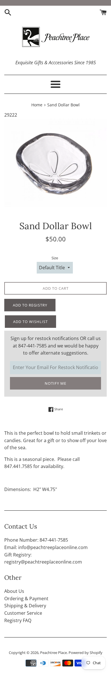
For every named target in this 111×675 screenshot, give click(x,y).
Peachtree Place (53, 652)
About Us (14, 591)
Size (55, 257)
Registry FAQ (17, 620)
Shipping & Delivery (25, 605)
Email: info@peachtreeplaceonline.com (46, 547)
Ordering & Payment (26, 598)
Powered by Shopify (85, 652)
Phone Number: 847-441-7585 (36, 540)
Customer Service (23, 613)
